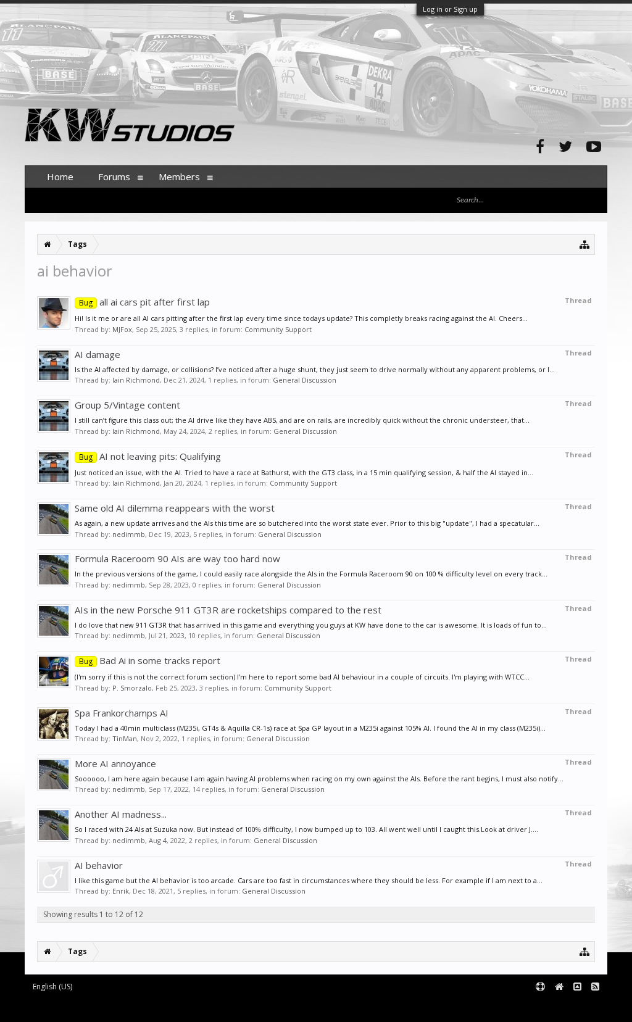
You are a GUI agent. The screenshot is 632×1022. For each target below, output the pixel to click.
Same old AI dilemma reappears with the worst (175, 508)
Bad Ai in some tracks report (149, 660)
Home (60, 176)
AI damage (97, 354)
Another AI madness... (121, 814)
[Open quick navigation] (585, 244)
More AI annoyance (115, 763)
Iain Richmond (136, 379)
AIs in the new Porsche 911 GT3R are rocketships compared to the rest (228, 610)
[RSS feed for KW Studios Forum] (595, 987)
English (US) (52, 986)
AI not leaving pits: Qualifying (150, 456)
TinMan (124, 738)
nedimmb (128, 534)
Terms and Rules (576, 1007)
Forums (114, 176)
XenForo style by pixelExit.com (267, 1007)
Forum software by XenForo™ (118, 1007)
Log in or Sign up (450, 9)
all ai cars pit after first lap (144, 302)
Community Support (278, 329)
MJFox (122, 329)
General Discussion (304, 379)
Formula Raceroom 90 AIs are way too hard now (177, 558)
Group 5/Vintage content (127, 405)
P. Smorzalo (132, 687)
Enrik (120, 890)
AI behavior (99, 865)
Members (179, 176)
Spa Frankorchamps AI (121, 713)
